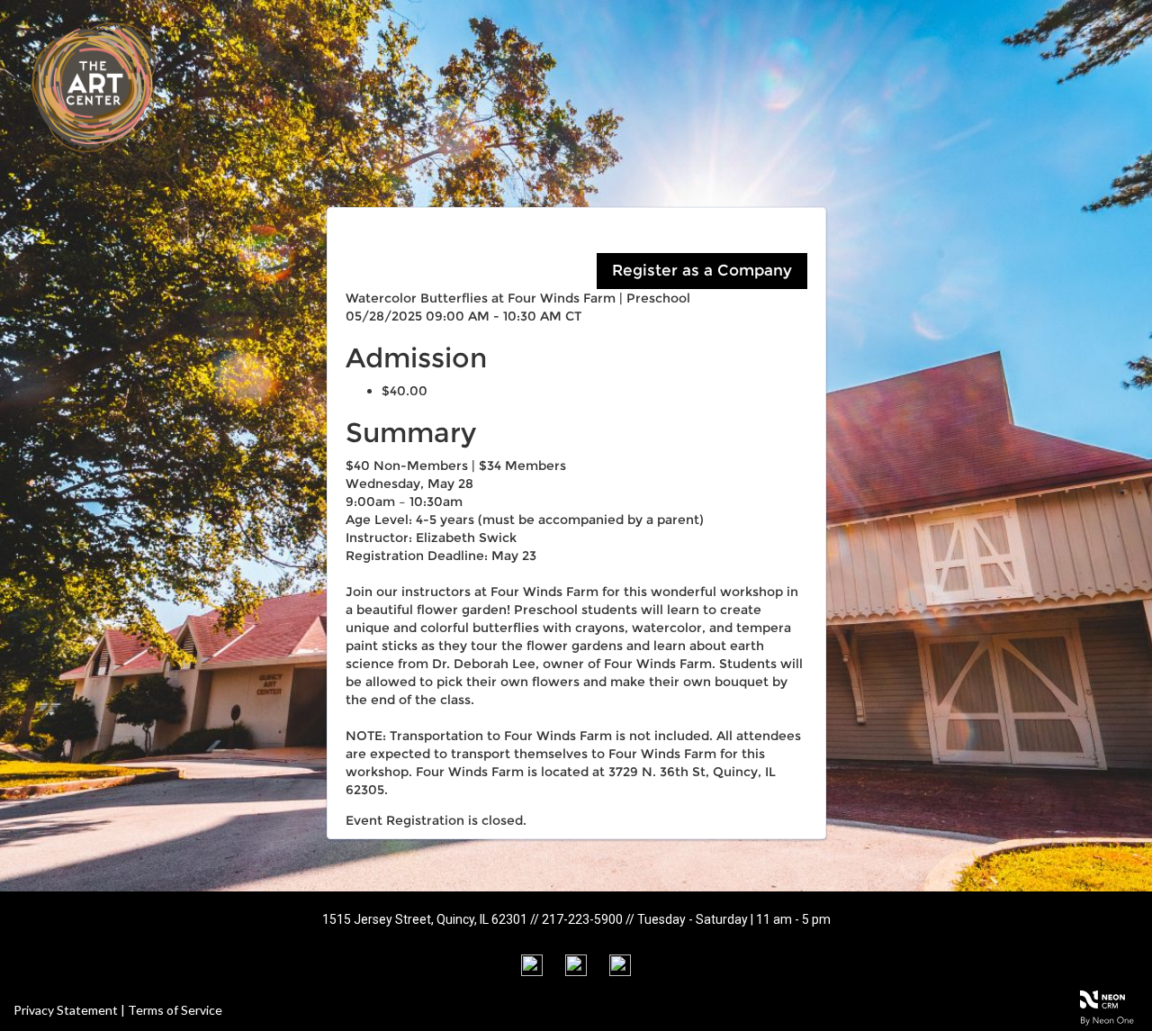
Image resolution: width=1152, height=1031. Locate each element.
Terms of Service (175, 1009)
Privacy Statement (66, 1009)
